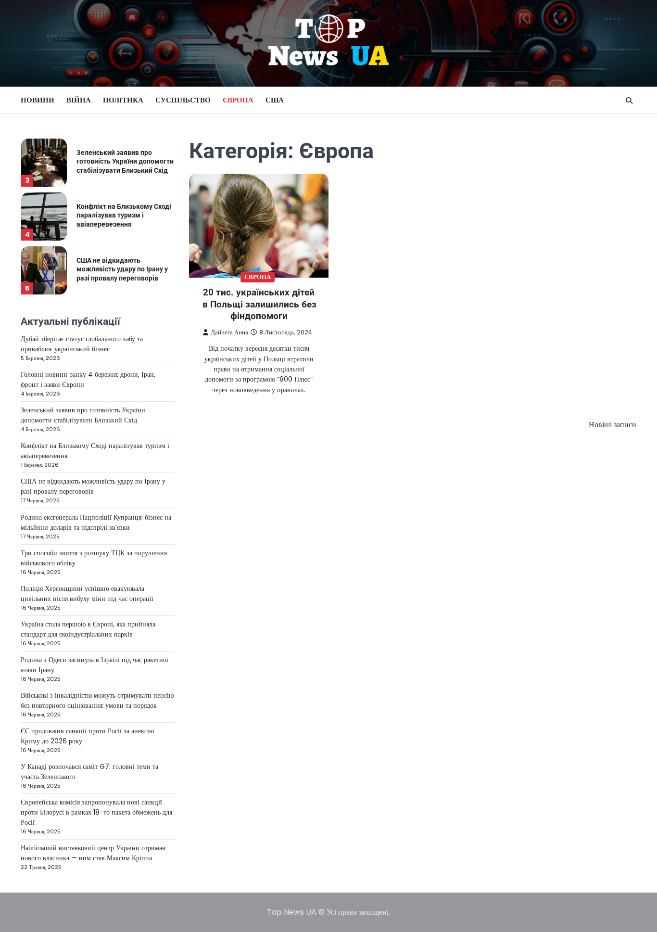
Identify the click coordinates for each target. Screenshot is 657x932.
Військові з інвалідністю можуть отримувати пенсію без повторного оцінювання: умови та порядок (97, 700)
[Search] (629, 100)
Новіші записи (612, 424)
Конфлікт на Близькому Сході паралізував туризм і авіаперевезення (123, 215)
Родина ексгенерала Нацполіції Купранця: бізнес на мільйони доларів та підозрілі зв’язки (96, 522)
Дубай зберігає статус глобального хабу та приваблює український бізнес (82, 344)
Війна (78, 100)
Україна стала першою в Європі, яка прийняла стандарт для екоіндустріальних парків (88, 629)
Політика (123, 100)
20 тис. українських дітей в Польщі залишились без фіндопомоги (259, 304)
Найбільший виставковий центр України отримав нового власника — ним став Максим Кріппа (93, 853)
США (274, 100)
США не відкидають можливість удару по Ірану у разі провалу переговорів (122, 269)
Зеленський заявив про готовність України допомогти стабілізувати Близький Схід (125, 161)
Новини (37, 100)
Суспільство (183, 100)
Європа (238, 100)
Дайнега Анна (229, 332)
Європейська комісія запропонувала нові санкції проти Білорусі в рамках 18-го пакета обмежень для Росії (96, 812)
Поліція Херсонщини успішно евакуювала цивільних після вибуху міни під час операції (87, 593)
